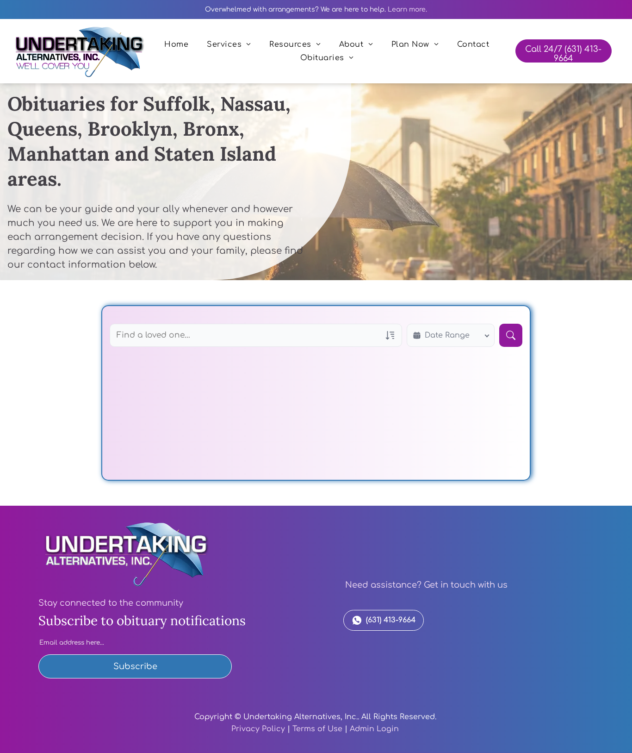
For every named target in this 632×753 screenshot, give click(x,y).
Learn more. (407, 9)
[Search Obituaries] (510, 335)
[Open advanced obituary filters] (390, 335)
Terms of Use (317, 729)
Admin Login (374, 729)
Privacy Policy (258, 729)
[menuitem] (176, 44)
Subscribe (135, 666)
